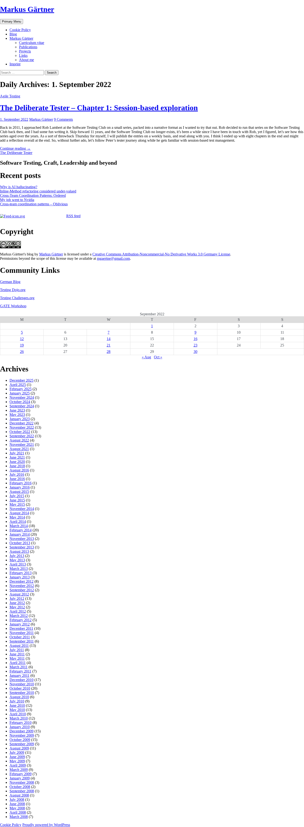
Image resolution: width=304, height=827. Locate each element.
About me (26, 60)
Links (23, 55)
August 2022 (19, 440)
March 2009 (19, 770)
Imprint (15, 64)
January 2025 (20, 393)
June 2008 (17, 804)
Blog (13, 34)
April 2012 (18, 611)
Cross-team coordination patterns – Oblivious (34, 204)
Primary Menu (11, 21)
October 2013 (20, 543)
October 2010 (20, 688)
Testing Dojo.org (12, 290)
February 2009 (21, 774)
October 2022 (20, 432)
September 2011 (22, 641)
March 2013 (19, 569)
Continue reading (15, 148)
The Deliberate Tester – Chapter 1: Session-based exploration (99, 107)
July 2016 (17, 474)
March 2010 (19, 718)
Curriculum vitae (31, 43)
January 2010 (20, 727)
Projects (25, 51)
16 (195, 339)
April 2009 (18, 765)
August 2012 (19, 594)
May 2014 (17, 517)
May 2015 (17, 504)
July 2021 (17, 453)
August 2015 (19, 492)
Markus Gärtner (27, 9)
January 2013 (20, 577)
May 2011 (17, 658)
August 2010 (19, 697)
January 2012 (20, 624)
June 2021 (17, 457)
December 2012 (21, 581)
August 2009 (19, 748)
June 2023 (17, 410)
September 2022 (22, 436)
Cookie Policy (20, 30)
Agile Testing (10, 96)
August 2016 (19, 470)
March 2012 (19, 616)
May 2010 (17, 710)
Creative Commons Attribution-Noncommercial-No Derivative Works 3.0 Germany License (161, 254)
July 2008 (17, 800)
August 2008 (19, 795)
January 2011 (19, 675)
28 (108, 352)
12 (22, 339)
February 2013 (21, 573)
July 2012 (17, 598)
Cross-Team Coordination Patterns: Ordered (33, 195)
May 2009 (17, 761)
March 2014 (19, 526)
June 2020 (17, 462)
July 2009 (17, 752)
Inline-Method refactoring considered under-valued (38, 191)
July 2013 (17, 556)
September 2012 (22, 590)
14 (108, 339)
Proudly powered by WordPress (46, 825)
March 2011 (19, 667)
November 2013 (22, 539)
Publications (28, 47)
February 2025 (21, 389)
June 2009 (17, 757)
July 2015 (17, 496)
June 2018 (17, 466)
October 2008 (20, 787)
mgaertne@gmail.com (113, 258)
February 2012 (21, 620)
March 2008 (19, 817)
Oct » (158, 357)
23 (195, 345)
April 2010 (18, 714)
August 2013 (19, 551)
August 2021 (19, 449)
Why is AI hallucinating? (18, 187)
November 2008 (22, 782)
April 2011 (18, 663)
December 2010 (21, 680)
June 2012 (17, 603)
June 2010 (17, 705)
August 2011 (19, 646)
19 (22, 345)
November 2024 (22, 397)
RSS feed (73, 216)
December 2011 (21, 628)
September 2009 (22, 744)
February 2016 (21, 483)
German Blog (10, 282)
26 (22, 352)
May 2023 (17, 415)
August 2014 (19, 513)
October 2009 (20, 740)
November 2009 (22, 735)
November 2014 (22, 509)
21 (108, 345)
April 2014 (18, 521)
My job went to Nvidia (17, 200)
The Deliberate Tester (16, 153)
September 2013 (22, 547)
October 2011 (20, 637)
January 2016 (20, 487)
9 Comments (63, 119)
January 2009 (20, 778)
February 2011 (20, 671)
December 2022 (21, 423)
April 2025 (18, 385)
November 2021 (22, 444)
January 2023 (20, 419)
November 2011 (22, 633)
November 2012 (22, 586)
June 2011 (17, 654)
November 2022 (22, 427)
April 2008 (18, 812)
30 (195, 352)
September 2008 (22, 791)
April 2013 (18, 564)
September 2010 (22, 693)
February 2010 (21, 723)
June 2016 (17, 479)
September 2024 (22, 406)
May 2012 (17, 607)
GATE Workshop (13, 306)
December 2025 (21, 380)
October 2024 (20, 402)
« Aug (146, 357)
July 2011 (17, 650)
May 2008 (17, 808)
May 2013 (17, 560)
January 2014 (20, 534)
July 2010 (17, 701)
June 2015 (17, 500)
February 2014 (21, 530)
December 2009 (21, 731)
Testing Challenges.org (17, 298)
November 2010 (22, 684)
